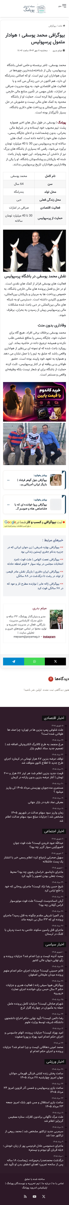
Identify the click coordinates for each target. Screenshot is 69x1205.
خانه (60, 26)
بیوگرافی (52, 26)
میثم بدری (57, 50)
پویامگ (62, 122)
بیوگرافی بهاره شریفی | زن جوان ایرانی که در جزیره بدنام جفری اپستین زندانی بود (35, 549)
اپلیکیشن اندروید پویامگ (34, 1188)
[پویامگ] (34, 8)
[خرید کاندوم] (34, 402)
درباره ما (46, 1183)
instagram (49, 637)
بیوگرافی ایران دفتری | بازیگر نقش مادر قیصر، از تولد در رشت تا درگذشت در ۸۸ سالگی (34, 573)
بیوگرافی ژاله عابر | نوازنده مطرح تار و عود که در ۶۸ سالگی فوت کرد (35, 586)
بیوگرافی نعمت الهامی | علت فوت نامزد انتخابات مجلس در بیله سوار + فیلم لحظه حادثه (35, 561)
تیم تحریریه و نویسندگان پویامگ (23, 1183)
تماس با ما (58, 1183)
